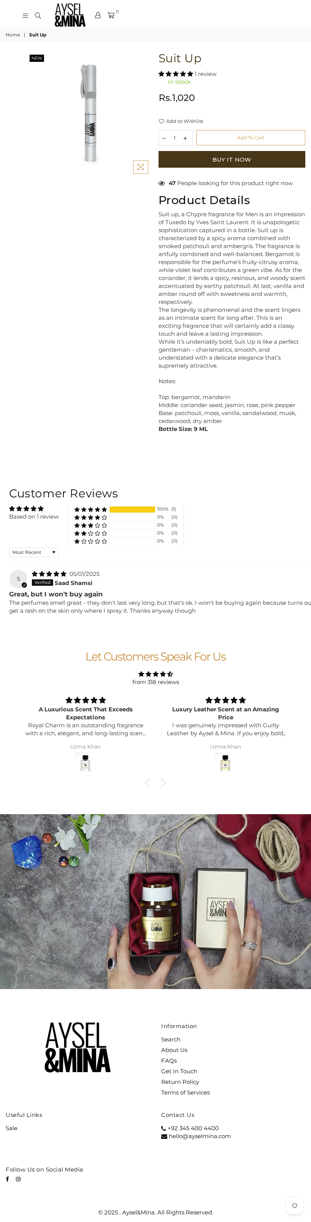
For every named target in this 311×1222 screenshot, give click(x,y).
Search (171, 1039)
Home (13, 35)
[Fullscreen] (257, 982)
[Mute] (227, 982)
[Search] (37, 15)
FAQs (169, 1060)
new (36, 58)
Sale (11, 1128)
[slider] (125, 982)
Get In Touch (179, 1071)
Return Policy (180, 1081)
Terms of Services (185, 1092)
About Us (174, 1050)
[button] (177, 73)
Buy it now (231, 159)
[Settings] (98, 15)
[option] (90, 115)
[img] (50, 573)
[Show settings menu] (242, 982)
